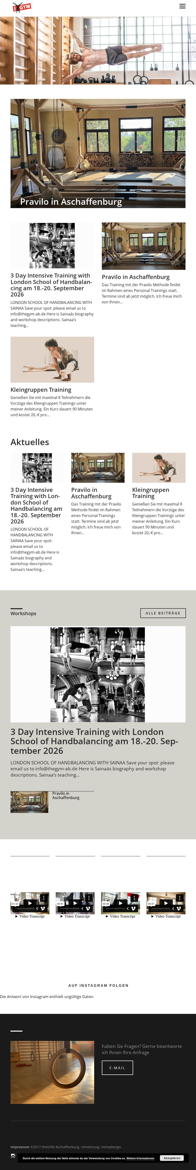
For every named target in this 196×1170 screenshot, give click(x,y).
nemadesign (111, 1147)
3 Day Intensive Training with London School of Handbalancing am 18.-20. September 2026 (51, 284)
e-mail (117, 1067)
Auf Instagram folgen (98, 985)
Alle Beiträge (163, 613)
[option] (98, 153)
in (13, 1155)
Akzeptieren (172, 1158)
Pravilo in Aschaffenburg (71, 201)
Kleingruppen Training (41, 389)
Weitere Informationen (140, 1158)
